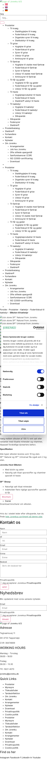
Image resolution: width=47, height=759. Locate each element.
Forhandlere (10, 134)
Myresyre (9, 687)
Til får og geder (17, 79)
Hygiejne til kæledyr (24, 107)
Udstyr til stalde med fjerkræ (28, 73)
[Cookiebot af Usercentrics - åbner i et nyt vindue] (33, 328)
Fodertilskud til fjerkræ (26, 67)
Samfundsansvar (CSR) (21, 155)
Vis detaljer (34, 405)
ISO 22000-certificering (21, 158)
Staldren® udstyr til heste (27, 101)
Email (2, 545)
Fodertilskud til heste (25, 98)
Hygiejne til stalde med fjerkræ (29, 64)
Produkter (9, 25)
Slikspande (20, 116)
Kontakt (8, 137)
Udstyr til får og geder (25, 89)
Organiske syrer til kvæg (26, 37)
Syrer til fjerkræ (22, 70)
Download (15, 161)
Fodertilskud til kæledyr (26, 110)
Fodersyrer (15, 122)
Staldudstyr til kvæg (24, 40)
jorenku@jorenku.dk (9, 674)
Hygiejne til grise (23, 46)
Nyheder (9, 140)
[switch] (40, 379)
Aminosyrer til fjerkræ (25, 76)
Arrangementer (17, 146)
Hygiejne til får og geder (26, 83)
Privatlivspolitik (7, 580)
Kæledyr (24, 309)
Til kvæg (14, 28)
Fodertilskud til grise (24, 49)
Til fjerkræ (15, 61)
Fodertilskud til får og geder (28, 86)
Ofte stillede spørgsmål (21, 152)
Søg (2, 14)
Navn (2, 529)
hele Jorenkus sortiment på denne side (23, 516)
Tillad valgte (23, 421)
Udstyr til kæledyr (23, 113)
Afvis (23, 429)
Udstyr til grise (22, 55)
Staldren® (14, 125)
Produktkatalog (12, 128)
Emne (2, 553)
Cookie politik (11, 714)
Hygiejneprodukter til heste (28, 95)
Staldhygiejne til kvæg (25, 31)
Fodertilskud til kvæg (25, 34)
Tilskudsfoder (11, 690)
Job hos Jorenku (18, 149)
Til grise (14, 43)
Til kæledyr (15, 104)
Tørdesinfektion (12, 693)
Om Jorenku (11, 143)
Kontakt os (10, 522)
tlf (1, 537)
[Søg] (2, 23)
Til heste (14, 92)
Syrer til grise (21, 52)
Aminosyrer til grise (24, 58)
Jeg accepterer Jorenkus (21, 583)
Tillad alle (23, 413)
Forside (3, 309)
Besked (3, 562)
